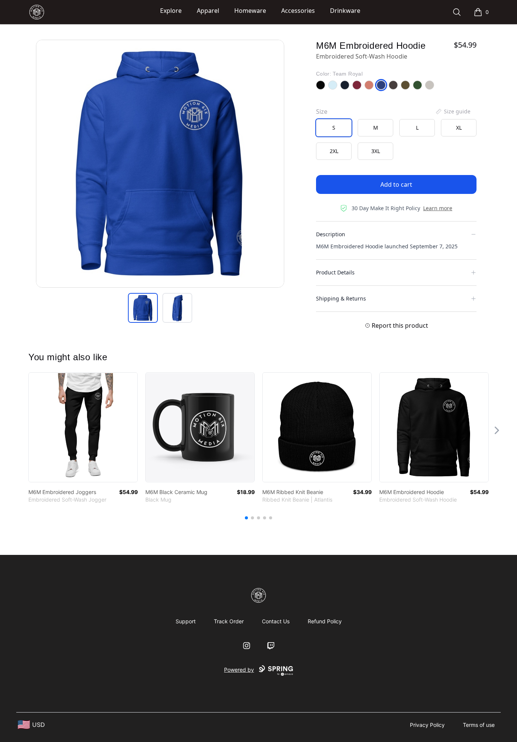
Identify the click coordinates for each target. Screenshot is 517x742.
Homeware (250, 10)
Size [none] (321, 111)
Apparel (208, 10)
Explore (171, 10)
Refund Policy (325, 621)
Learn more (437, 208)
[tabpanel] (160, 164)
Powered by (239, 669)
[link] (83, 427)
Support (186, 621)
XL (459, 127)
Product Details (335, 272)
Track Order (229, 621)
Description (330, 234)
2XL (334, 151)
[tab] (143, 308)
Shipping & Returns (341, 298)
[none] (452, 111)
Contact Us (276, 621)
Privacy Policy (427, 725)
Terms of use (479, 725)
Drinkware (345, 10)
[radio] (334, 127)
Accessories (298, 10)
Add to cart (396, 184)
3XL (375, 151)
